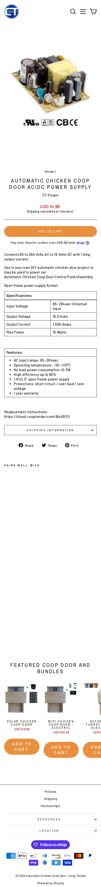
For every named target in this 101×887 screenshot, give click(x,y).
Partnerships (50, 806)
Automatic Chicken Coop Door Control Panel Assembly (48, 277)
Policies (51, 791)
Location (49, 830)
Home (49, 171)
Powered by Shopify (50, 883)
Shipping (33, 211)
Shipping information (50, 430)
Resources (49, 819)
